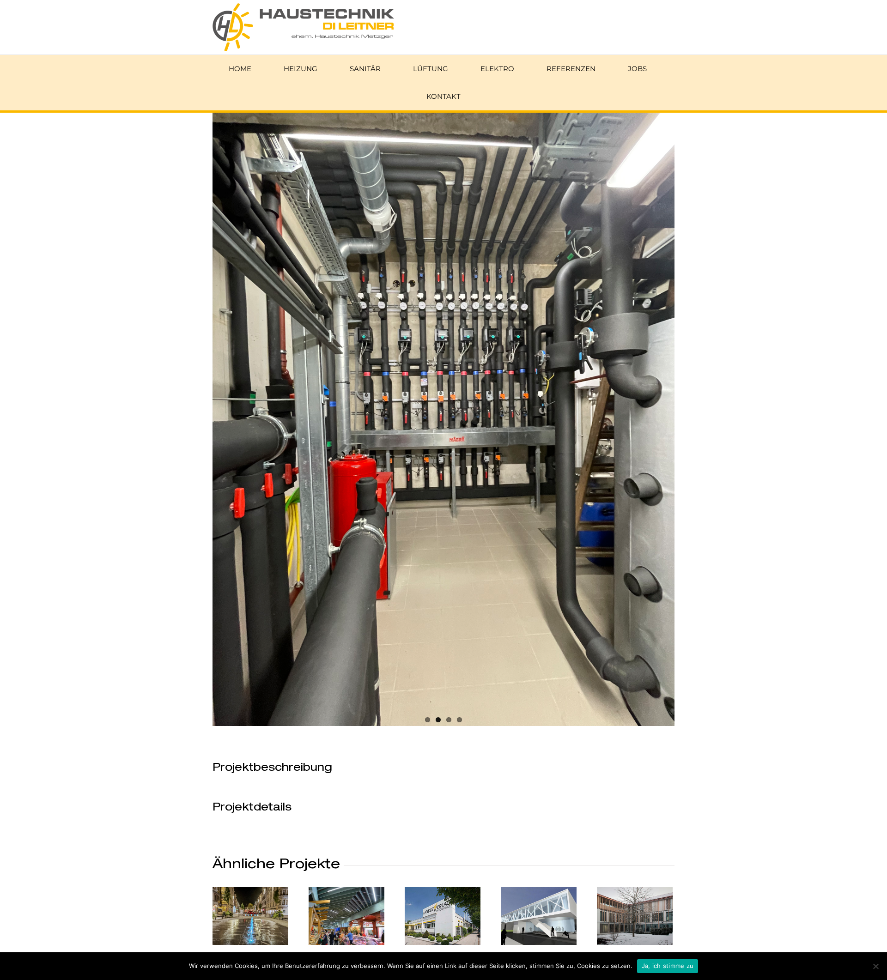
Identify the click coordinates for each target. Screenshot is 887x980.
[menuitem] (246, 69)
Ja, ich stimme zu (667, 965)
